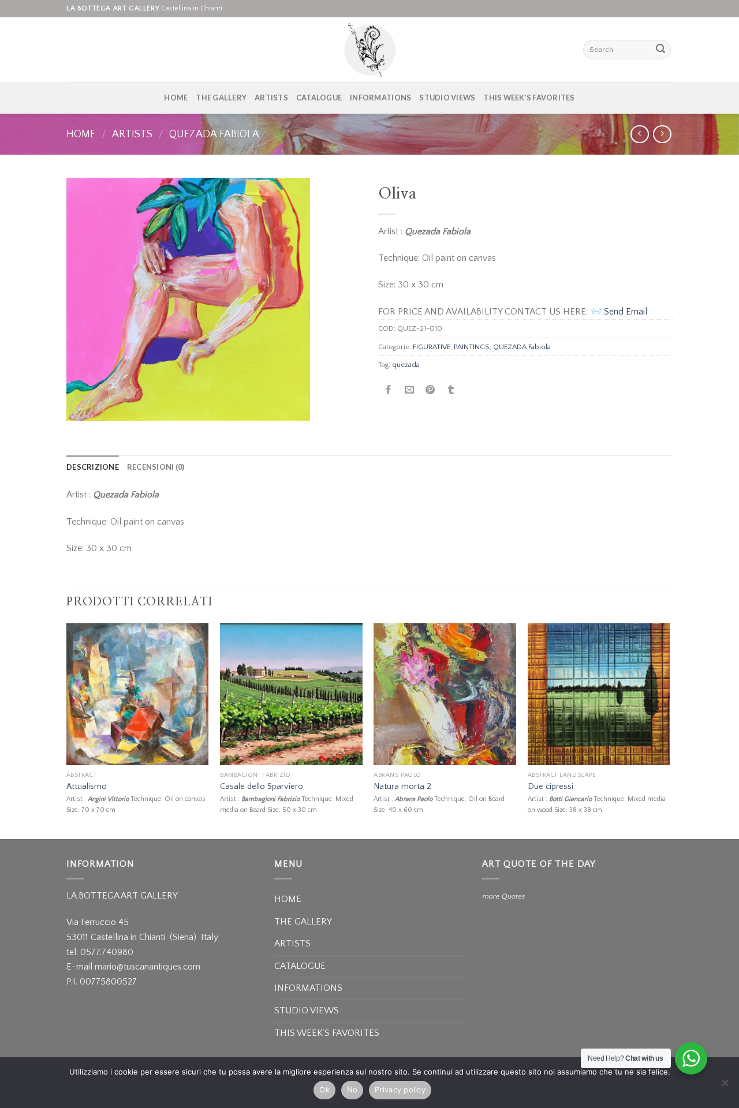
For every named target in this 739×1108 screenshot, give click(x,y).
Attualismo (86, 786)
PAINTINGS (472, 347)
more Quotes (503, 896)
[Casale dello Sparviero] (291, 694)
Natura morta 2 (402, 786)
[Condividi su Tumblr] (451, 390)
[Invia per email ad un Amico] (409, 390)
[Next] (669, 730)
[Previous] (67, 730)
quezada (406, 365)
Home (80, 134)
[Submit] (660, 49)
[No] (724, 1086)
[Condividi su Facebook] (388, 390)
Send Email (625, 311)
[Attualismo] (137, 694)
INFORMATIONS (380, 97)
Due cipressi (550, 786)
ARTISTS (271, 97)
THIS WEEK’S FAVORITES (528, 97)
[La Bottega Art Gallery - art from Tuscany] (369, 49)
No (352, 1089)
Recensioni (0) (156, 466)
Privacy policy (400, 1089)
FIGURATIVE (431, 347)
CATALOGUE (319, 97)
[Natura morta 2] (445, 694)
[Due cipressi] (599, 694)
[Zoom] (81, 406)
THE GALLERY (221, 97)
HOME (176, 97)
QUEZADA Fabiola (214, 134)
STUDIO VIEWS (447, 97)
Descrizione (92, 466)
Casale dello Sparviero (261, 786)
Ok (324, 1089)
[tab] (92, 466)
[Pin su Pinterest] (430, 390)
